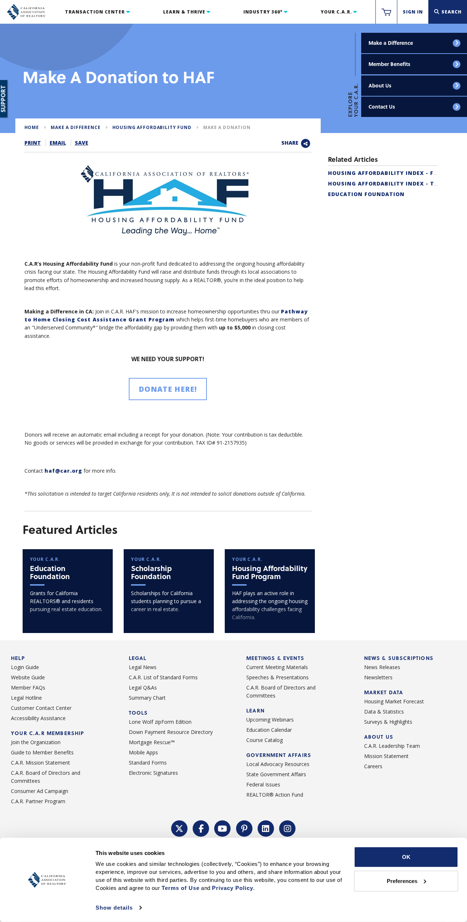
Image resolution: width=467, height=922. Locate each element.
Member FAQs (28, 687)
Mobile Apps (143, 752)
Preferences (402, 881)
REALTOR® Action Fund (274, 794)
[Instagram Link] (287, 828)
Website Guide (28, 677)
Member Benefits (389, 64)
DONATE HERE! (168, 389)
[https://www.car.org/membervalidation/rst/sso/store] (386, 12)
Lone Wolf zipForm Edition (160, 721)
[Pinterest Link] (244, 828)
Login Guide (25, 667)
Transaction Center (95, 12)
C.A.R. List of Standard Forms (163, 677)
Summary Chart (147, 697)
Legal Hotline (26, 697)
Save (81, 142)
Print (32, 142)
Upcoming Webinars (270, 719)
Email (58, 142)
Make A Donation (227, 127)
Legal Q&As (143, 687)
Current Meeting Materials (277, 667)
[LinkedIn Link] (266, 828)
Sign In (413, 12)
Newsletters (378, 677)
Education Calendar (269, 729)
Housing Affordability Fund (152, 127)
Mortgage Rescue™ (152, 742)
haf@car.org (63, 470)
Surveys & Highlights (388, 721)
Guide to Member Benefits (42, 752)
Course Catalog (264, 740)
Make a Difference (390, 43)
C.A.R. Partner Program (38, 801)
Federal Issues (263, 784)
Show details (114, 908)
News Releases (382, 667)
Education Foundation (366, 194)
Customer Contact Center (41, 707)
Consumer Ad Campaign (39, 791)
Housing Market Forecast (394, 701)
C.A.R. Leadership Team (392, 745)
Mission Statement (386, 756)
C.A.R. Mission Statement (40, 762)
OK (406, 857)
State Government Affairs (276, 774)
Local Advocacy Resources (277, 764)
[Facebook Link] (201, 828)
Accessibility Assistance (38, 718)
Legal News (143, 667)
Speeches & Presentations (277, 677)
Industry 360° (262, 12)
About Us (379, 85)
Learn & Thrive (184, 12)
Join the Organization (36, 742)
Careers (373, 766)
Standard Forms (148, 762)
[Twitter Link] (179, 828)
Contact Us (381, 106)
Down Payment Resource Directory (171, 731)
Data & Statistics (384, 711)
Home (31, 127)
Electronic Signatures (153, 772)
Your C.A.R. (336, 12)
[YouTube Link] (222, 828)
